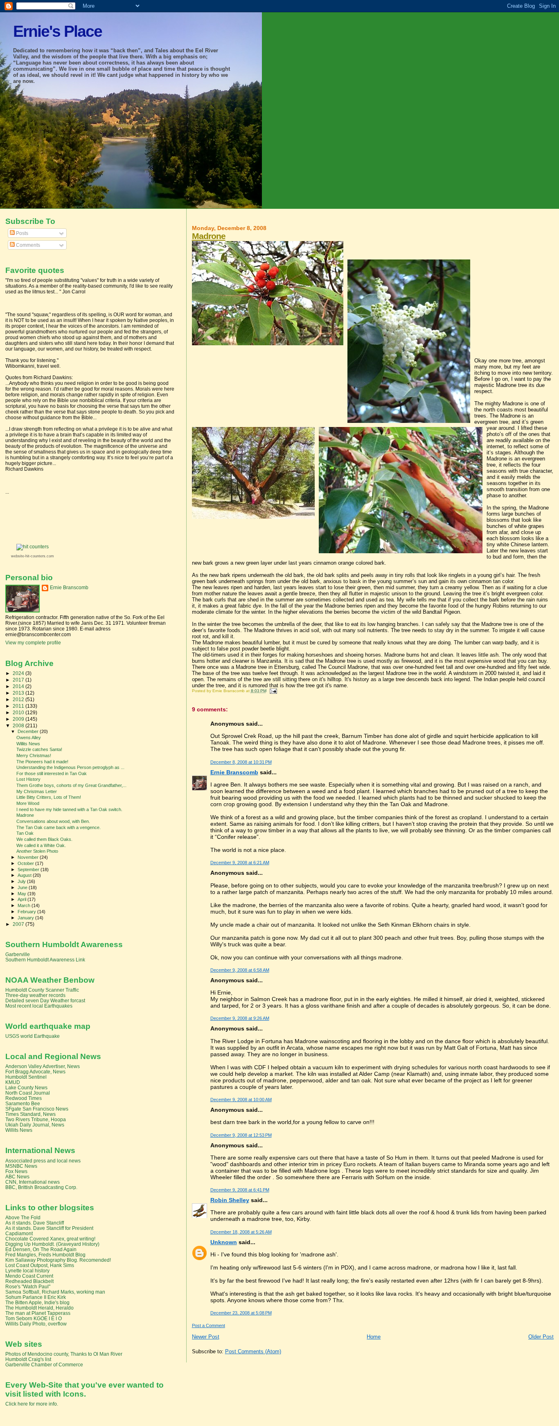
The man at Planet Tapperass (37, 1313)
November (29, 857)
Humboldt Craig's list (28, 1359)
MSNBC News (21, 1166)
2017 (19, 679)
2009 (19, 719)
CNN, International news (32, 1182)
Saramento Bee (22, 1103)
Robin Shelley (229, 1200)
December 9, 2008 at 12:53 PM (241, 1135)
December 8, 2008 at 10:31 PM (241, 762)
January (26, 917)
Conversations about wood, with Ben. (53, 821)
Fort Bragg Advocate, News (35, 1071)
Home (374, 1337)
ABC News (17, 1176)
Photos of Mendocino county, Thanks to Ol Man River (63, 1354)
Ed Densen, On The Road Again (41, 1249)
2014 (19, 686)
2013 (19, 692)
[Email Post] (272, 690)
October (26, 863)
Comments (27, 245)
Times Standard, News (30, 1114)
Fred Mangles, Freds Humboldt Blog (45, 1254)
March (25, 905)
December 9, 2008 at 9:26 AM (239, 1018)
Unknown (223, 1242)
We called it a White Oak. (41, 845)
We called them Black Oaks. (44, 839)
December (29, 731)
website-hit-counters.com (32, 556)
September (29, 869)
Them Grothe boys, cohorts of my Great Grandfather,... (71, 785)
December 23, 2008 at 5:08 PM (241, 1312)
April (22, 899)
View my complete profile (33, 643)
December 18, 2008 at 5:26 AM (241, 1231)
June (23, 887)
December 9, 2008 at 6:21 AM (239, 862)
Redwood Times (23, 1098)
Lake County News (26, 1087)
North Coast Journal (27, 1092)
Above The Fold (23, 1217)
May (22, 893)
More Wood (27, 803)
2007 (19, 924)
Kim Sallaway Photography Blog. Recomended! (58, 1260)
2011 (19, 706)
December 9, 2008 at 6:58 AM (239, 970)
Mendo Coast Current (29, 1275)
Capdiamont (19, 1233)
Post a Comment (208, 1325)
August (25, 875)
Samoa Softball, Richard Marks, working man (55, 1291)
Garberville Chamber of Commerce (44, 1364)
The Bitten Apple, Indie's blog (37, 1302)
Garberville (17, 954)
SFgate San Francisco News (36, 1108)
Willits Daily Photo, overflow (36, 1323)
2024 (19, 673)
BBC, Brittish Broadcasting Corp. (41, 1187)
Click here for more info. (31, 1403)
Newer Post (205, 1337)
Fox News (16, 1171)
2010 (19, 712)
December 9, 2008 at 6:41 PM (239, 1189)
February (27, 911)
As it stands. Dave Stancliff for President (49, 1228)
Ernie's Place (57, 31)
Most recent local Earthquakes (38, 1005)
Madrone (208, 236)
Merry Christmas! (33, 755)
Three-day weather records (35, 995)
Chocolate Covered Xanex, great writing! (50, 1238)
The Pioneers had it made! (42, 761)
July (22, 881)
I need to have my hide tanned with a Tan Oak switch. (69, 809)
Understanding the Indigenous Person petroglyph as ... (70, 767)
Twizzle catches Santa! (39, 749)
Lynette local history (27, 1270)
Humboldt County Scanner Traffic (42, 989)
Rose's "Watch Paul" (27, 1286)
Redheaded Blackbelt (29, 1281)
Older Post (541, 1337)
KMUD (12, 1082)
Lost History (28, 779)
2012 (19, 699)
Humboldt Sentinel (26, 1077)
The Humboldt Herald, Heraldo (39, 1307)
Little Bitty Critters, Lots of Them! (48, 797)
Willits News (28, 743)
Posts (21, 233)
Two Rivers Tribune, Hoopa (35, 1119)
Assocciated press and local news (43, 1160)
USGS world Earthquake (32, 1036)
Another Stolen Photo (37, 851)
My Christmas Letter (36, 791)
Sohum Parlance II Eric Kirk (35, 1297)
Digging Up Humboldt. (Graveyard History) (52, 1244)
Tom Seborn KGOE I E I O (33, 1318)
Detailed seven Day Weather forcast (45, 1000)
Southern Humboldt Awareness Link (45, 959)
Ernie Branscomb (234, 772)
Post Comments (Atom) (253, 1351)
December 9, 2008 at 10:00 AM (241, 1099)
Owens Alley (28, 737)
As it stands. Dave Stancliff (34, 1222)
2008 (19, 725)
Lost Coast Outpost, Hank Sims (39, 1265)
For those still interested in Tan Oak (51, 773)
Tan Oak (25, 833)
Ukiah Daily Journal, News (34, 1124)
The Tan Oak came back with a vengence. (58, 827)
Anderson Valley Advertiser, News (42, 1066)
